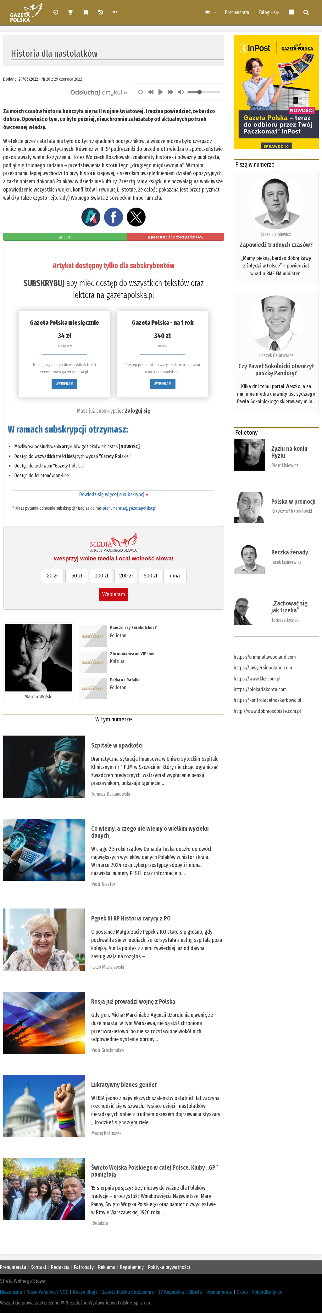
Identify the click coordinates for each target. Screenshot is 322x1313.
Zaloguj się (268, 12)
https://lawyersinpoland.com (263, 667)
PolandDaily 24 (267, 1292)
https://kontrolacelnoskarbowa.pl (267, 700)
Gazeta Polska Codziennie (127, 1292)
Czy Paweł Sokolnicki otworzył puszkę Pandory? (276, 369)
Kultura (117, 661)
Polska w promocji (293, 501)
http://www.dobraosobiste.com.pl (267, 711)
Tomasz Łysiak (284, 620)
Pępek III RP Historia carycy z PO (131, 918)
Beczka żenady (289, 552)
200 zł (126, 575)
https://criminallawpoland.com (265, 657)
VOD (64, 1292)
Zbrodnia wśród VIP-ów (132, 653)
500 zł (150, 575)
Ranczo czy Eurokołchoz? (133, 627)
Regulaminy (132, 1267)
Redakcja (99, 1223)
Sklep (242, 1292)
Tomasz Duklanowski (110, 794)
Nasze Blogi (85, 1292)
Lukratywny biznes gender (124, 1084)
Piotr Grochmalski (107, 1050)
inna (175, 575)
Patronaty (84, 1267)
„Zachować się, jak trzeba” (289, 606)
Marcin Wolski (39, 696)
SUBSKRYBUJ (43, 283)
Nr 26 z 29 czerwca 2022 (62, 79)
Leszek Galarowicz (276, 355)
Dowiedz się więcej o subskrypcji (113, 494)
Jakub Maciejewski (107, 967)
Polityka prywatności (169, 1267)
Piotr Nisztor (103, 884)
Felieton (118, 635)
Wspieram (113, 594)
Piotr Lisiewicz (284, 465)
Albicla (195, 1292)
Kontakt (39, 1267)
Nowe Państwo (41, 1292)
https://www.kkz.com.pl (257, 678)
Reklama (106, 1267)
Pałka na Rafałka (125, 680)
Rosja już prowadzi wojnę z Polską (133, 1001)
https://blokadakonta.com (260, 689)
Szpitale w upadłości (117, 745)
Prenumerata (237, 12)
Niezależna (11, 1292)
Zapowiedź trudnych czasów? (276, 245)
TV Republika (171, 1292)
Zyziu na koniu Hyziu (289, 452)
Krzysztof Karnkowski (291, 511)
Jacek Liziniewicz (276, 234)
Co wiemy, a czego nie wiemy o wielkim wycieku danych (150, 832)
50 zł (76, 575)
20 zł (52, 575)
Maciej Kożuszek (106, 1133)
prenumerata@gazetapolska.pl (129, 508)
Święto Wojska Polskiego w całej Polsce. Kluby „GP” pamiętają (154, 1171)
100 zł (101, 575)
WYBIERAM (64, 384)
